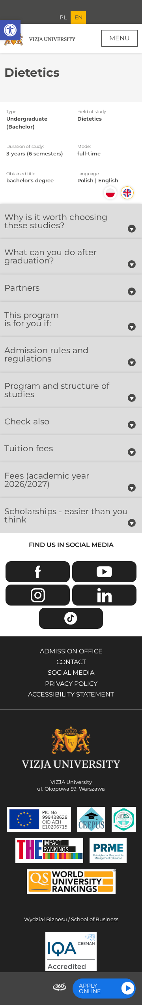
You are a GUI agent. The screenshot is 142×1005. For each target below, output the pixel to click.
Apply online (90, 988)
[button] (10, 30)
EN (78, 17)
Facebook (37, 571)
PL (63, 17)
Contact (71, 662)
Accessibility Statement (71, 694)
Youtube (104, 571)
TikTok (71, 618)
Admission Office (71, 651)
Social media (71, 672)
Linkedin (104, 595)
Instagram (37, 595)
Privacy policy (71, 683)
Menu (119, 38)
